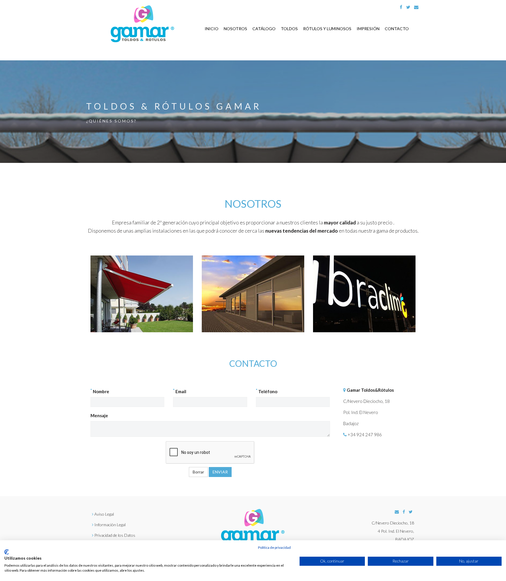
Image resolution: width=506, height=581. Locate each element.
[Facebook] (401, 7)
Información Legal (110, 524)
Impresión (368, 28)
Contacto (397, 28)
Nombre (99, 391)
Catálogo (264, 28)
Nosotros (235, 28)
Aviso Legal (104, 514)
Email (179, 391)
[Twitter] (408, 7)
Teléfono (266, 391)
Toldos (289, 28)
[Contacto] (416, 7)
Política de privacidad (274, 547)
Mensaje (99, 415)
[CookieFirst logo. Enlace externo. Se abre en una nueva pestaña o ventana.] (6, 552)
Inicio (211, 28)
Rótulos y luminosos (327, 28)
